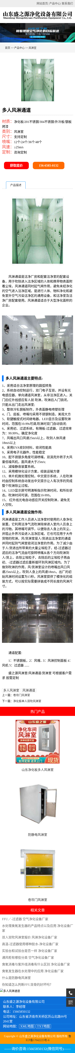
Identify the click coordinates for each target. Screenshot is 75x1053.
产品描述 (15, 185)
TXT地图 (43, 1026)
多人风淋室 (11, 690)
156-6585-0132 (48, 165)
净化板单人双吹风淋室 (27, 701)
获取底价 (16, 165)
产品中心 (54, 3)
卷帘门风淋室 (21, 695)
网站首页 (42, 3)
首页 (7, 47)
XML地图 (27, 1026)
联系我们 (67, 3)
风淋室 (32, 47)
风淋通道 (28, 690)
